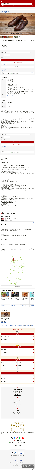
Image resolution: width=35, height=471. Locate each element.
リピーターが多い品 (4, 339)
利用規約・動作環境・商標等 (17, 465)
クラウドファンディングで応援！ (5, 375)
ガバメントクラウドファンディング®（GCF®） (18, 442)
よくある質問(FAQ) (17, 405)
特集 (26, 5)
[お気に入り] (33, 469)
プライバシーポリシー (14, 464)
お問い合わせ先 (4, 70)
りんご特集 (2, 365)
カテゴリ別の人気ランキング (5, 336)
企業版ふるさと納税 (18, 445)
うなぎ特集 (2, 362)
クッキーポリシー (21, 464)
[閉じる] (33, 465)
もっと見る (32, 222)
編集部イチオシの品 (4, 349)
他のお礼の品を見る (10, 95)
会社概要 (10, 462)
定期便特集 (19, 368)
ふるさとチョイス (18, 440)
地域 (8, 5)
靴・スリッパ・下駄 (13, 155)
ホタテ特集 (19, 365)
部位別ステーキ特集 (4, 368)
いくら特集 (19, 362)
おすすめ (21, 5)
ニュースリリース (15, 462)
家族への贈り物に (3, 381)
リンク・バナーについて (22, 462)
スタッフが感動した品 (4, 352)
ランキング (14, 5)
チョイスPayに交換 (3, 378)
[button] (33, 3)
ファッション (6, 155)
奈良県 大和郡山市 (3, 322)
